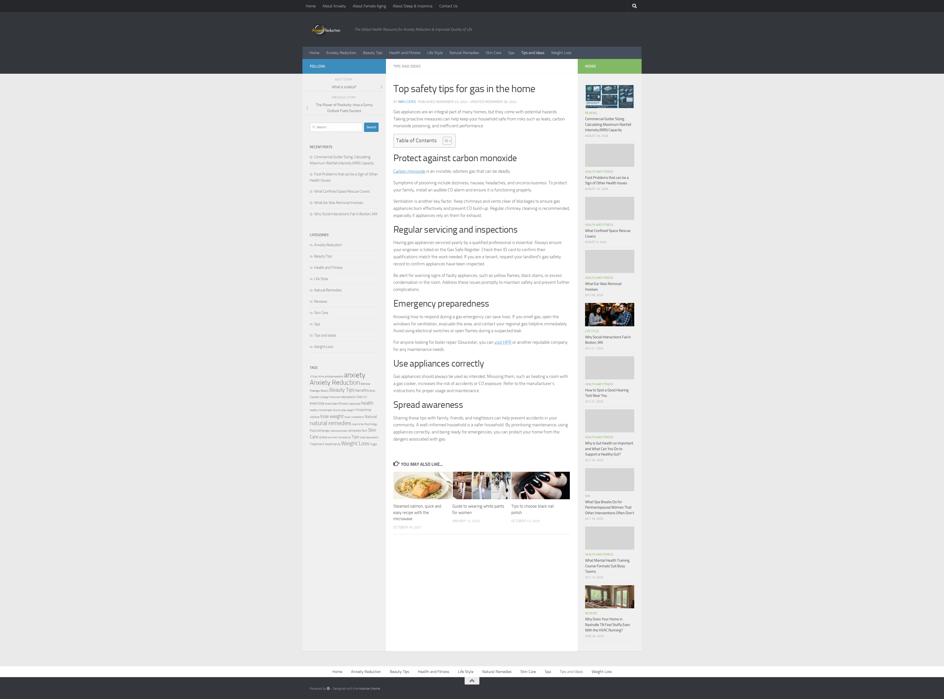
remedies (354, 430)
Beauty (325, 390)
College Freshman (330, 397)
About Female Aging (369, 6)
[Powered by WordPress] (328, 688)
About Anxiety (334, 6)
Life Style (435, 52)
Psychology (370, 424)
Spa (511, 52)
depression (348, 397)
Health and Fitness (404, 52)
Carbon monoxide (409, 171)
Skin (364, 430)
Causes (314, 397)
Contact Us (448, 6)
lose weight (332, 416)
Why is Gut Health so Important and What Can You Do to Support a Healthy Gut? (609, 448)
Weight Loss (561, 52)
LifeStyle (315, 417)
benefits (362, 390)
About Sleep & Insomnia (412, 6)
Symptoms (345, 437)
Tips (355, 436)
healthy (314, 410)
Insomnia (363, 410)
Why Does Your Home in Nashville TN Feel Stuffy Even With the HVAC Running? (607, 624)
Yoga (373, 444)
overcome (358, 424)
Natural (371, 416)
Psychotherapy (320, 430)
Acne (321, 376)
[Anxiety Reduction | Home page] (330, 29)
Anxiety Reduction (341, 52)
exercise (317, 403)
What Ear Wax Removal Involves (338, 202)
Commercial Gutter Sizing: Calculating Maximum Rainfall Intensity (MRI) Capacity (608, 124)
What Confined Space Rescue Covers (342, 191)
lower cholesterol (354, 417)
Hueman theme (369, 688)
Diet (360, 397)
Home (311, 6)
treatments (332, 444)
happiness (354, 403)
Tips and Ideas (532, 52)
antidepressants (334, 376)
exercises (331, 403)
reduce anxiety (339, 430)
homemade (325, 410)
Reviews (320, 301)
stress (323, 437)
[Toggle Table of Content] (445, 141)
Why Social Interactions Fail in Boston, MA (345, 214)
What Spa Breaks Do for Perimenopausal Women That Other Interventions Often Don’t (609, 507)
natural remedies (330, 423)
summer (333, 437)
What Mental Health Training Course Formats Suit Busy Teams (607, 566)
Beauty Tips (372, 52)
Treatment (317, 444)
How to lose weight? (344, 410)
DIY (365, 397)
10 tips (313, 376)
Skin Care (493, 52)
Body (372, 390)
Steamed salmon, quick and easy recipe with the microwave (417, 512)
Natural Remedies (464, 52)
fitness (343, 403)
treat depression (369, 437)
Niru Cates (407, 102)
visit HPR (502, 342)
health (367, 403)
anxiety (354, 375)
